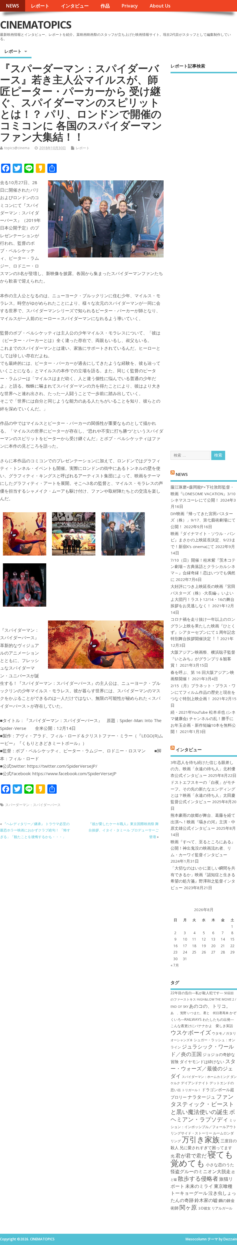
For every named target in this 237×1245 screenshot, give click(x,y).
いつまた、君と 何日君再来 (208, 1013)
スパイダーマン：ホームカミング (205, 1077)
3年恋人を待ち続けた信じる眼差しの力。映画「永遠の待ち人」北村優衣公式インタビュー (203, 769)
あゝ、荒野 (178, 1013)
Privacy (129, 6)
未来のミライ (199, 1186)
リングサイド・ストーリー (191, 1133)
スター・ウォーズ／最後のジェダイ (203, 1068)
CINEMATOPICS (35, 25)
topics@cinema (16, 147)
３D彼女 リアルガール (215, 1208)
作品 (105, 6)
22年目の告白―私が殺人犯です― (197, 992)
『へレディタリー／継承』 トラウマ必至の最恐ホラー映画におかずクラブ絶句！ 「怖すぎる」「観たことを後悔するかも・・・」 (35, 830)
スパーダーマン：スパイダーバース (33, 804)
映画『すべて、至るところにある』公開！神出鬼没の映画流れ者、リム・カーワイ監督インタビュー (203, 848)
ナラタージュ (201, 1097)
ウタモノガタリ (224, 1033)
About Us (160, 6)
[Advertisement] (204, 256)
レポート (40, 6)
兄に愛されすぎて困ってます (205, 1147)
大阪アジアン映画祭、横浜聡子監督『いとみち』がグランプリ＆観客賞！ (203, 659)
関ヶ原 (188, 1207)
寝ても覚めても (202, 1159)
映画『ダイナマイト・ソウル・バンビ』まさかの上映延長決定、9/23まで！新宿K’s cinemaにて (203, 540)
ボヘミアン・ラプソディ (203, 1115)
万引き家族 (201, 1139)
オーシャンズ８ (182, 1040)
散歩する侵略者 (198, 1178)
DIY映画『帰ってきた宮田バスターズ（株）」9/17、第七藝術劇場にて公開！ (203, 520)
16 (175, 945)
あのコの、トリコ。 (210, 1006)
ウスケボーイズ (191, 1032)
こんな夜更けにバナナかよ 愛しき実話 (202, 1025)
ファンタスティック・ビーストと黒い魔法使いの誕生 (202, 1104)
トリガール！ (191, 1090)
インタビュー (75, 6)
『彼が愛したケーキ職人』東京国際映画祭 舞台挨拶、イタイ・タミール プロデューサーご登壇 (123, 830)
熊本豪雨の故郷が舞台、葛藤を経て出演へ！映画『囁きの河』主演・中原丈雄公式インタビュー (203, 822)
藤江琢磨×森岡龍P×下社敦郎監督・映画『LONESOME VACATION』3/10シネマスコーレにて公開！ (203, 494)
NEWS (12, 6)
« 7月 (175, 965)
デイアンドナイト (195, 1083)
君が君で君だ (191, 1155)
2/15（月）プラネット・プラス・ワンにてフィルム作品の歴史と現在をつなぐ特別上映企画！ (203, 692)
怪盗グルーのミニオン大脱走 (201, 1171)
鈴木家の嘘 (206, 1200)
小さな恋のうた (220, 1164)
